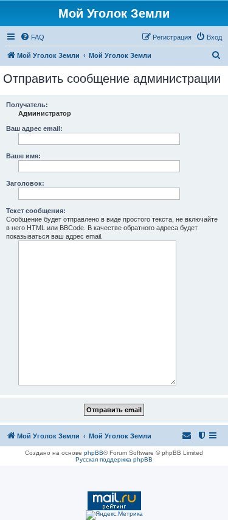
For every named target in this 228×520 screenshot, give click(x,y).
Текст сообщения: (36, 210)
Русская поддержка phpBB (114, 459)
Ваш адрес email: (34, 128)
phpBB (93, 452)
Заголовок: (25, 183)
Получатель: (27, 104)
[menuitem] (32, 37)
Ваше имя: (23, 156)
